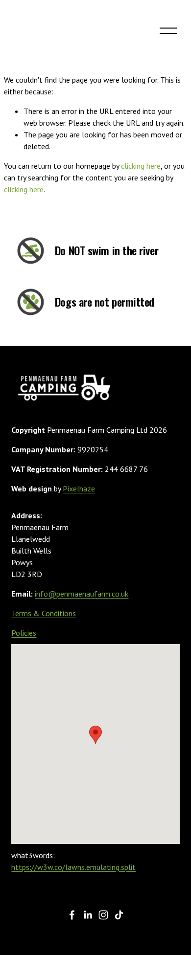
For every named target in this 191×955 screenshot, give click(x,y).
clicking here (141, 166)
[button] (95, 735)
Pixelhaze (79, 488)
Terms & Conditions (43, 613)
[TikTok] (119, 915)
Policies (23, 633)
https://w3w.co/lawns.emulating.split (73, 867)
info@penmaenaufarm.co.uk (81, 594)
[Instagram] (103, 915)
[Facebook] (72, 915)
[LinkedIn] (88, 915)
